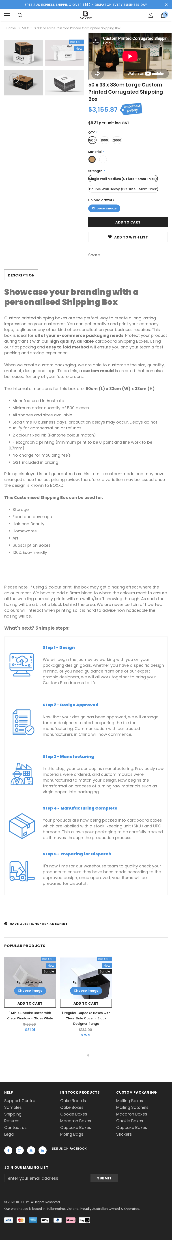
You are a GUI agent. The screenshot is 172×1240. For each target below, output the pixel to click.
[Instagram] (20, 1150)
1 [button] (84, 1055)
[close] (166, 4)
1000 (104, 140)
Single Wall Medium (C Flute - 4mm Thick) (123, 179)
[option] (23, 68)
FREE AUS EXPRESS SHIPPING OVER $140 (58, 4)
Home (11, 28)
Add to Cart (30, 1003)
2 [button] (88, 1055)
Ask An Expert (54, 924)
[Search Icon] (20, 15)
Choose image (104, 208)
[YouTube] (31, 1150)
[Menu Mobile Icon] (7, 15)
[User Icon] (150, 15)
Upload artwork (101, 200)
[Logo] (86, 15)
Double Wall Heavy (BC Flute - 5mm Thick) (123, 189)
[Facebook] (8, 1150)
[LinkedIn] (43, 1150)
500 (92, 140)
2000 (117, 140)
